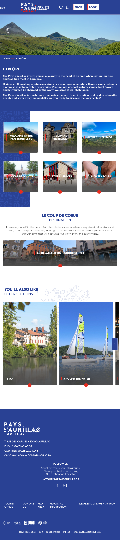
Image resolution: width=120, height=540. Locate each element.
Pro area (41, 505)
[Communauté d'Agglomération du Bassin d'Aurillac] (6, 522)
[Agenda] (47, 7)
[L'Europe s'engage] (17, 522)
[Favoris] (61, 7)
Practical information (58, 505)
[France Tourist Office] (42, 522)
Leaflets (85, 503)
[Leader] (29, 522)
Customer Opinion (103, 503)
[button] (68, 7)
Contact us (28, 505)
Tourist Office (9, 505)
